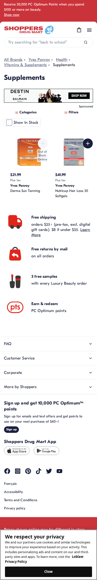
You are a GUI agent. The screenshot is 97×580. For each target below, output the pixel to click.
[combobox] (48, 42)
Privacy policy (14, 508)
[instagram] (17, 471)
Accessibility (13, 492)
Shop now (11, 15)
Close (48, 571)
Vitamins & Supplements (25, 65)
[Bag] (79, 30)
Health (61, 59)
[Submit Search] (86, 42)
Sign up (11, 429)
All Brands (13, 59)
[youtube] (59, 471)
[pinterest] (28, 471)
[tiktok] (38, 471)
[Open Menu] (89, 30)
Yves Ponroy (39, 59)
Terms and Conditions (20, 500)
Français (10, 484)
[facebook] (7, 471)
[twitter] (49, 471)
